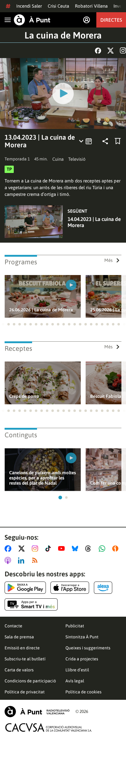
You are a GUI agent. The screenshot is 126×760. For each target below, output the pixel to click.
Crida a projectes (81, 658)
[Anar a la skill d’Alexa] (103, 588)
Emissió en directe (22, 647)
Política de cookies (83, 691)
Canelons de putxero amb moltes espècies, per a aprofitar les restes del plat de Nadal (42, 478)
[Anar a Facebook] (9, 548)
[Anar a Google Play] (25, 588)
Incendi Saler (29, 6)
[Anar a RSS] (36, 560)
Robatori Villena (91, 6)
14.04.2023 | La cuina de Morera (94, 222)
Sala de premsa (19, 636)
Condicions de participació (30, 680)
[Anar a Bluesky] (76, 548)
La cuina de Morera (63, 35)
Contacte (13, 625)
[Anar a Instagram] (36, 548)
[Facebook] (98, 50)
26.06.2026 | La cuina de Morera (41, 309)
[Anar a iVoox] (116, 548)
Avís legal (74, 680)
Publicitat (74, 625)
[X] (110, 50)
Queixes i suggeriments (87, 647)
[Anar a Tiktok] (49, 548)
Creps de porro (24, 396)
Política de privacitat (25, 691)
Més (108, 260)
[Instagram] (123, 50)
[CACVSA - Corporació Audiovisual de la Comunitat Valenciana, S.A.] (49, 727)
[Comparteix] (105, 141)
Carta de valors (19, 669)
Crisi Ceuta (58, 6)
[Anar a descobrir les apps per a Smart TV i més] (31, 604)
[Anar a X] (22, 548)
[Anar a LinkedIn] (22, 560)
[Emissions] (85, 141)
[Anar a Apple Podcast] (9, 560)
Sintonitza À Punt (81, 636)
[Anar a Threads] (89, 548)
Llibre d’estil (77, 669)
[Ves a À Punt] (32, 19)
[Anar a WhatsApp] (103, 548)
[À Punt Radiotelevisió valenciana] (37, 711)
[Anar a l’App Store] (69, 588)
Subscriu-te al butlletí (25, 658)
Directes (111, 20)
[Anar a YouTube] (62, 548)
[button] (3, 324)
